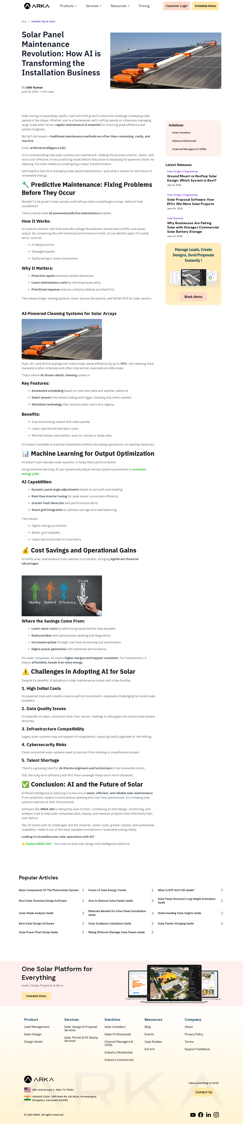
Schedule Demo (205, 6)
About (189, 1027)
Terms (189, 1041)
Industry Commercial (118, 1060)
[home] (36, 6)
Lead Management (37, 1027)
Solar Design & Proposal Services (80, 1028)
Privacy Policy (194, 1034)
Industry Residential (118, 1052)
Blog (147, 1027)
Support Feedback (197, 1049)
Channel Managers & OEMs (118, 1043)
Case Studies (153, 1041)
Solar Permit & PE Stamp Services (81, 1039)
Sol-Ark (149, 1049)
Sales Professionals (117, 1034)
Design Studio (33, 1041)
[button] (68, 5)
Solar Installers (115, 1027)
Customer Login (176, 6)
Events (149, 1034)
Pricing (144, 6)
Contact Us (204, 1092)
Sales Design (32, 1034)
